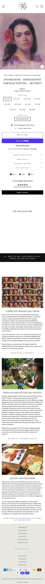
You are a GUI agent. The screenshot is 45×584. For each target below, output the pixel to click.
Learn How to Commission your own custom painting (22, 519)
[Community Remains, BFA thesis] (22, 292)
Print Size (22, 95)
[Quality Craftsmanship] (22, 459)
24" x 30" (28, 104)
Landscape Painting (22, 539)
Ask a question (22, 167)
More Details (22, 159)
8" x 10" (7, 99)
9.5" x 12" (17, 99)
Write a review (22, 192)
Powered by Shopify (22, 582)
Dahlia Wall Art (22, 527)
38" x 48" (22, 109)
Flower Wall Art (22, 533)
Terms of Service (22, 556)
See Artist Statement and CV (22, 438)
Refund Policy (22, 562)
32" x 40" (13, 109)
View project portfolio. (16, 348)
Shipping (16, 91)
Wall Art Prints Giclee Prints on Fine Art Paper (27, 75)
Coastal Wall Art (22, 530)
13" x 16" (37, 99)
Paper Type (22, 115)
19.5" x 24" (17, 104)
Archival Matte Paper (22, 119)
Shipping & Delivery (22, 163)
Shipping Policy (22, 565)
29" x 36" (37, 104)
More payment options (22, 145)
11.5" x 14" (27, 99)
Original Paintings (22, 542)
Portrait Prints (22, 536)
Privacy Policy (22, 559)
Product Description (22, 155)
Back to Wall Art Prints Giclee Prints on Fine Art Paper (24, 257)
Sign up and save (22, 548)
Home (5, 75)
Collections (11, 75)
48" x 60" (32, 109)
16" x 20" (7, 104)
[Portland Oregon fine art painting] (22, 373)
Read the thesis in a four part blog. (12, 344)
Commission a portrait (22, 353)
